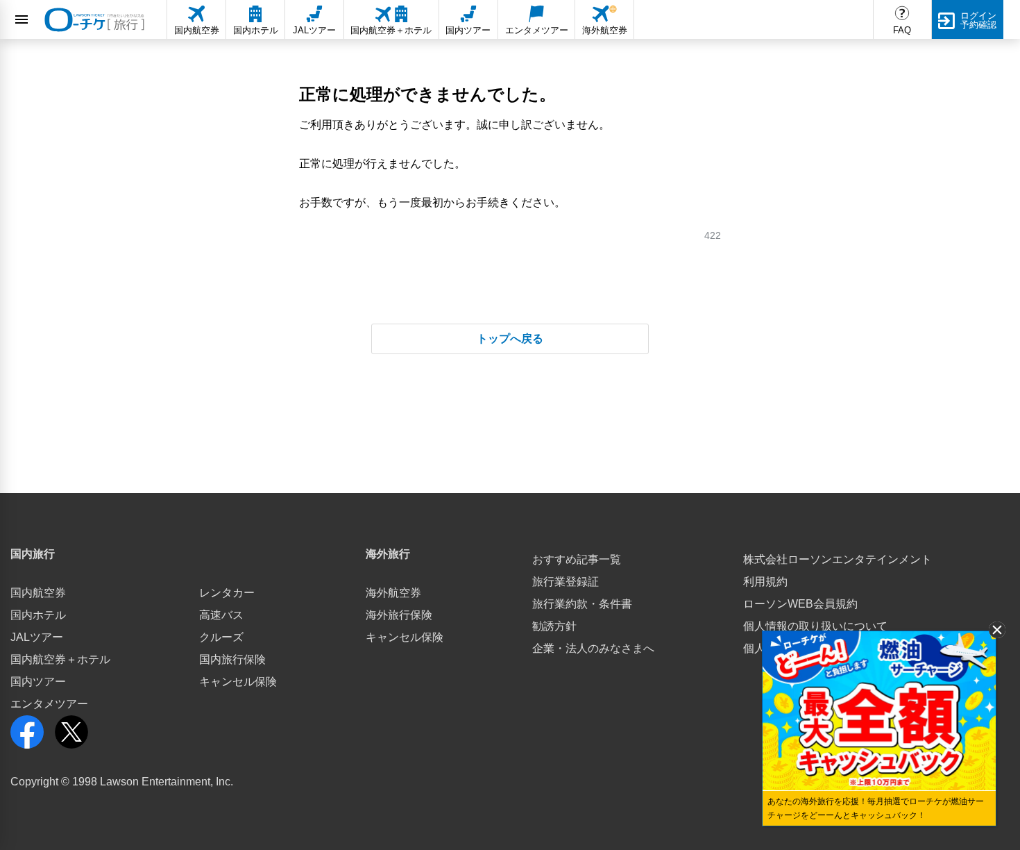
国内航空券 (38, 593)
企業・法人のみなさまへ (593, 648)
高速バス (221, 615)
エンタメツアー (49, 704)
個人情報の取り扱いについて (815, 626)
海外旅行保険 (399, 615)
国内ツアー (38, 682)
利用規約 (765, 582)
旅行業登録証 (565, 582)
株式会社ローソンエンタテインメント (837, 559)
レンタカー (227, 593)
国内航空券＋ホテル (60, 659)
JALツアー (36, 637)
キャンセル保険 (238, 682)
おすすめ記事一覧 (576, 559)
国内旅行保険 (232, 659)
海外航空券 (393, 593)
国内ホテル (38, 615)
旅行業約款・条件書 (582, 604)
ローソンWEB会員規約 (800, 604)
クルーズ (221, 637)
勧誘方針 (554, 626)
